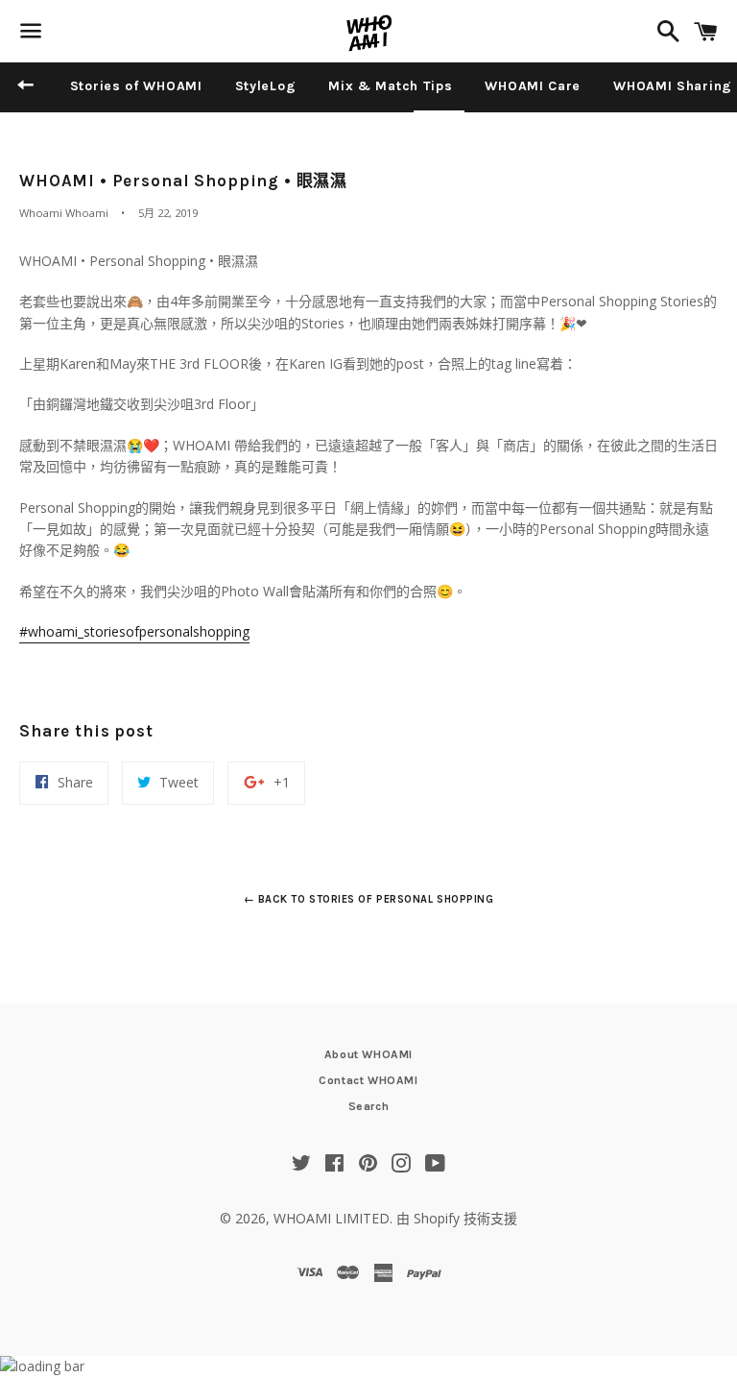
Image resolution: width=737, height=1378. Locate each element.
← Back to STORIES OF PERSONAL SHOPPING (369, 899)
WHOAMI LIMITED (331, 1218)
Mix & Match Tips (390, 86)
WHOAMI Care (533, 86)
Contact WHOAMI (368, 1080)
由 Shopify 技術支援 (456, 1218)
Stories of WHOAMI (136, 86)
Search (369, 1106)
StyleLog (266, 86)
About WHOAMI (368, 1054)
